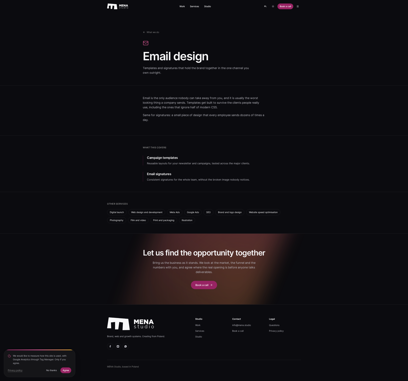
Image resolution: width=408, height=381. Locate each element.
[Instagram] (118, 346)
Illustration (187, 220)
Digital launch (117, 212)
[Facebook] (110, 346)
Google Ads (193, 212)
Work (182, 6)
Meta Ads (175, 212)
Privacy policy (276, 330)
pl (265, 6)
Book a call (285, 6)
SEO (208, 212)
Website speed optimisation (263, 212)
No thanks (51, 370)
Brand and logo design (230, 212)
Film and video (138, 220)
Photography (116, 220)
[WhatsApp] (125, 346)
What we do (153, 32)
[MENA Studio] (117, 6)
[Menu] (298, 6)
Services (194, 6)
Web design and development (146, 212)
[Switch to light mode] (273, 6)
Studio (207, 6)
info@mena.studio (241, 325)
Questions (274, 325)
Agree (66, 370)
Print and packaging (163, 220)
